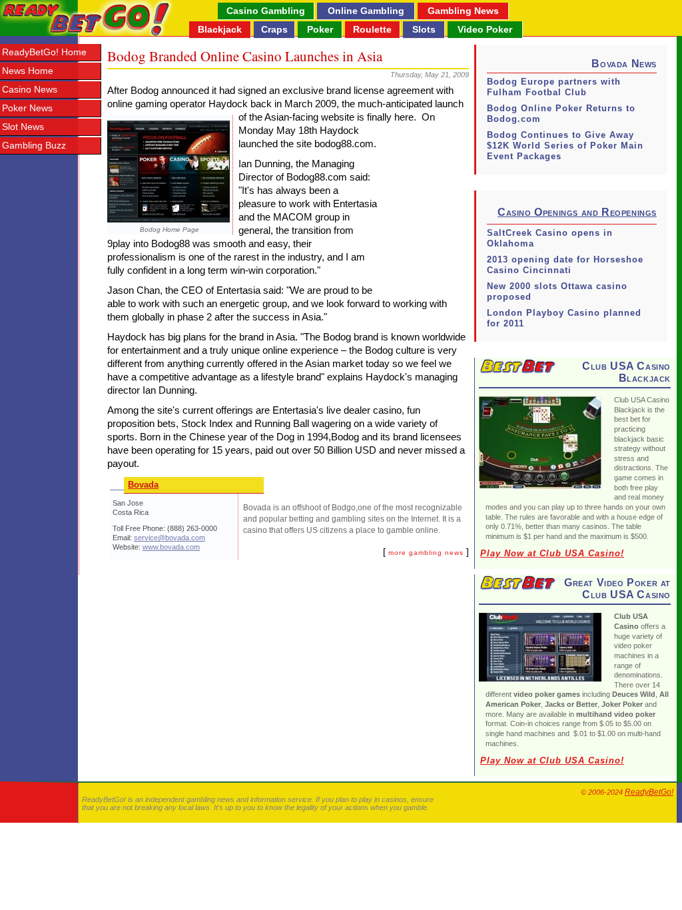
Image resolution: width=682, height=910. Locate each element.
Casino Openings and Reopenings (577, 212)
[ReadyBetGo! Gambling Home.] (87, 18)
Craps (274, 29)
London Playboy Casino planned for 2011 (564, 318)
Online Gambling (366, 10)
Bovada (143, 485)
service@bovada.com (169, 538)
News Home (27, 71)
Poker (320, 29)
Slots (424, 29)
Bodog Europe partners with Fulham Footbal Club (554, 87)
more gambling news (426, 552)
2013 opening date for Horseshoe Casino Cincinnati (565, 264)
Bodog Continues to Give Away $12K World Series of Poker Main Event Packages (565, 145)
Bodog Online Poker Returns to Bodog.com (561, 113)
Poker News (27, 108)
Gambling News (463, 10)
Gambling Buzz (34, 146)
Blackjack (220, 29)
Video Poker (485, 29)
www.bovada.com (171, 547)
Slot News (23, 127)
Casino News (29, 90)
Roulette (372, 29)
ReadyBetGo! (649, 792)
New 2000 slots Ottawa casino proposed (557, 291)
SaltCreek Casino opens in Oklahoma (550, 238)
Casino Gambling (265, 10)
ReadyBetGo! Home (44, 52)
